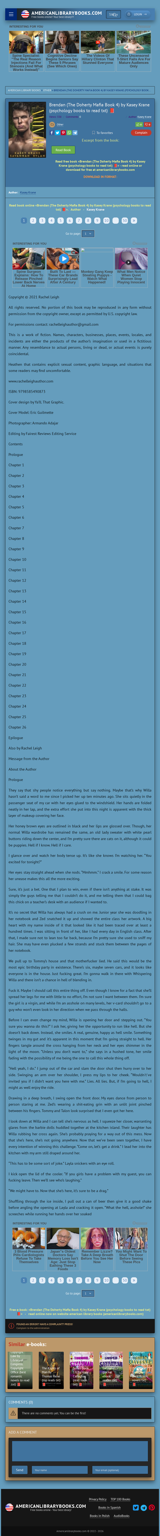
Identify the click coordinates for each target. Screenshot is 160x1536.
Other (47, 90)
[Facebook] (51, 132)
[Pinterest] (63, 132)
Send (19, 1470)
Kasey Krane (144, 117)
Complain (141, 133)
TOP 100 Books (120, 1499)
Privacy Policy (97, 1499)
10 (106, 220)
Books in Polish (100, 1516)
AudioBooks (121, 1516)
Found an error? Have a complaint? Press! (44, 1324)
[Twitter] (57, 132)
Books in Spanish (109, 1507)
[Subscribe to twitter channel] (136, 1509)
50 (125, 220)
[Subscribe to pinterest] (151, 1509)
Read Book (63, 150)
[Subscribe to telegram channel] (143, 1509)
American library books (24, 90)
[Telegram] (75, 132)
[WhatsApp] (69, 132)
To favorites (104, 133)
